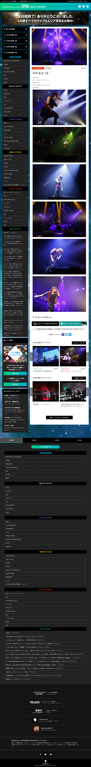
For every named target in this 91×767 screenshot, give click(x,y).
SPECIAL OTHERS (8, 137)
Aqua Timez (6, 93)
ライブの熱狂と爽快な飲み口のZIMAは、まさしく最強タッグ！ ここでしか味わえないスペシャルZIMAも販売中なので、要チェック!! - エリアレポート (13, 295)
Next (87, 356)
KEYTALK (6, 79)
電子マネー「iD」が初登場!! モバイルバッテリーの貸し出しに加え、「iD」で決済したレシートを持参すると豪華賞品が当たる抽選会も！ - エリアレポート (13, 285)
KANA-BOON (7, 68)
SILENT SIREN (7, 111)
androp (5, 115)
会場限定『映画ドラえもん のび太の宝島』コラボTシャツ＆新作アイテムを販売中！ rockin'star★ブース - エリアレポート (13, 313)
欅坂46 (5, 82)
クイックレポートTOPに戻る (60, 417)
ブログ (18, 391)
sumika (5, 90)
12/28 (48, 68)
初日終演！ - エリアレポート (10, 232)
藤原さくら (6, 123)
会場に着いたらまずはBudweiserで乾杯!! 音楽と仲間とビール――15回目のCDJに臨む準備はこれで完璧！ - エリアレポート (13, 304)
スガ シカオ (6, 203)
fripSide (5, 221)
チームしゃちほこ (8, 217)
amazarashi (6, 148)
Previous (31, 356)
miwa (5, 75)
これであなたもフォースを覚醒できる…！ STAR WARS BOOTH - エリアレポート (13, 243)
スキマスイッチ (7, 101)
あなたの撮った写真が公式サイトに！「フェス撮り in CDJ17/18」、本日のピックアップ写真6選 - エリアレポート (13, 251)
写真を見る (15, 384)
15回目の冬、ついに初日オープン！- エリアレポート (13, 334)
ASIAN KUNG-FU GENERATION (11, 60)
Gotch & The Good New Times (11, 170)
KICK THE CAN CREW (9, 71)
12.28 (11, 440)
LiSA (5, 104)
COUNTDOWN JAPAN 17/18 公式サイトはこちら (77, 1)
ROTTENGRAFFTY (8, 108)
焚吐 (5, 214)
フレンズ (6, 181)
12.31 (79, 440)
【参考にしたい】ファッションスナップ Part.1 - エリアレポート (13, 321)
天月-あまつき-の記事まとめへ (43, 317)
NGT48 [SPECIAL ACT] (9, 199)
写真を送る (15, 373)
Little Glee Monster (8, 155)
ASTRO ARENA (38, 68)
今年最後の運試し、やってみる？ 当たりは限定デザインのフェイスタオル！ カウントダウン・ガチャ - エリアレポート (13, 327)
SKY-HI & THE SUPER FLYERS (11, 141)
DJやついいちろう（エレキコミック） (13, 192)
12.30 (57, 440)
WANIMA (6, 64)
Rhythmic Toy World (8, 210)
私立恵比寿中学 (7, 130)
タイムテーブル (77, 343)
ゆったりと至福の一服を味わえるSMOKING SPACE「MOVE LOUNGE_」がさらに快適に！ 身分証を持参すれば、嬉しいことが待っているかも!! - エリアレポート (13, 275)
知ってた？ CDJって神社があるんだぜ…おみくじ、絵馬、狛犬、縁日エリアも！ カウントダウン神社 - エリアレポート (13, 265)
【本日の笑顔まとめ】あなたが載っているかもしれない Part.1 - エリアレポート (13, 237)
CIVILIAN (6, 166)
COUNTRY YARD (8, 174)
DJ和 (5, 225)
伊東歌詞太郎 (7, 177)
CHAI (5, 196)
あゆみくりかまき (8, 159)
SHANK (5, 144)
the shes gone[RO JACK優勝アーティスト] (14, 185)
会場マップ (78, 378)
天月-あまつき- (7, 207)
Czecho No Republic (9, 126)
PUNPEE (6, 163)
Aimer (5, 97)
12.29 (34, 440)
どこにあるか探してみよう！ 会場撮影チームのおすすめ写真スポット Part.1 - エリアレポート (13, 258)
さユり (5, 133)
